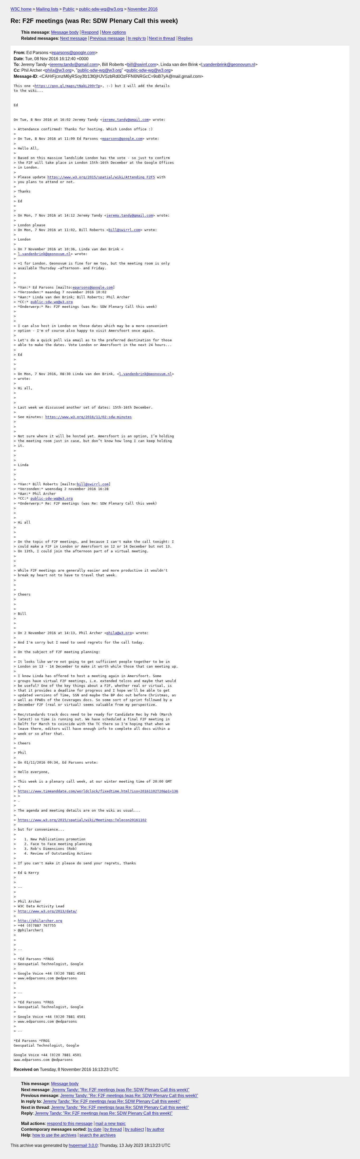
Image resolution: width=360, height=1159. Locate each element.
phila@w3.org (58, 70)
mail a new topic (110, 1123)
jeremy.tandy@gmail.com (74, 64)
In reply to (137, 38)
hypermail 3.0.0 (83, 1145)
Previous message (107, 38)
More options (114, 32)
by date (94, 1129)
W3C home (21, 9)
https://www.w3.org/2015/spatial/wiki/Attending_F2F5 (101, 177)
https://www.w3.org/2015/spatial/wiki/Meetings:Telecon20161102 (82, 820)
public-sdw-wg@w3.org (101, 9)
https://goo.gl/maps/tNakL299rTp (67, 86)
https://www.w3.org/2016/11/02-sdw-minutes (88, 417)
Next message (73, 38)
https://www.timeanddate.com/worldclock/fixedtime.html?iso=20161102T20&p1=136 (98, 791)
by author (155, 1129)
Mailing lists (47, 9)
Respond (90, 32)
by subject (134, 1129)
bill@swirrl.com (141, 64)
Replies (185, 38)
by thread (113, 1129)
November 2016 (143, 9)
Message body (65, 32)
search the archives (97, 1135)
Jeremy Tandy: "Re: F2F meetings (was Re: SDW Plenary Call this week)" (120, 1090)
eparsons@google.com (73, 52)
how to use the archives (54, 1135)
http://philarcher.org (40, 921)
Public (69, 9)
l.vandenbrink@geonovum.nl (228, 64)
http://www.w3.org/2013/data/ (47, 911)
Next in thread (162, 38)
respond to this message (70, 1123)
